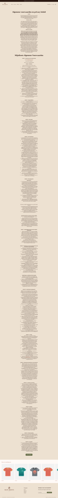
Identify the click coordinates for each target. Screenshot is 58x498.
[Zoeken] (52, 4)
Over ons (25, 490)
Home (25, 489)
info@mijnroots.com (30, 59)
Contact (25, 492)
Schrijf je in (49, 492)
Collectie (25, 491)
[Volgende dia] (55, 472)
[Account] (54, 4)
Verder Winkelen (29, 454)
